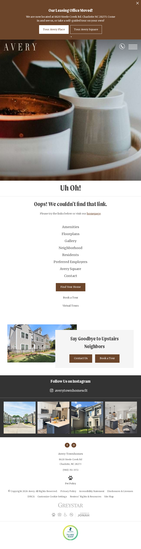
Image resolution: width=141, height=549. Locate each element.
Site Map (109, 496)
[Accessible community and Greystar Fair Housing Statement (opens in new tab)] (65, 515)
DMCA (31, 496)
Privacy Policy (68, 491)
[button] (69, 36)
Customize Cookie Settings (52, 496)
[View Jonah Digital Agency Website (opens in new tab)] (83, 515)
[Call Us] (122, 47)
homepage (94, 213)
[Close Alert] (137, 4)
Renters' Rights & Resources (85, 496)
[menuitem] (70, 226)
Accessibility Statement (91, 491)
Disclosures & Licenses (120, 491)
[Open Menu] (133, 46)
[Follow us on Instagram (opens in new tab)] (73, 445)
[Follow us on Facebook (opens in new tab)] (67, 445)
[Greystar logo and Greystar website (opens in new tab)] (70, 507)
